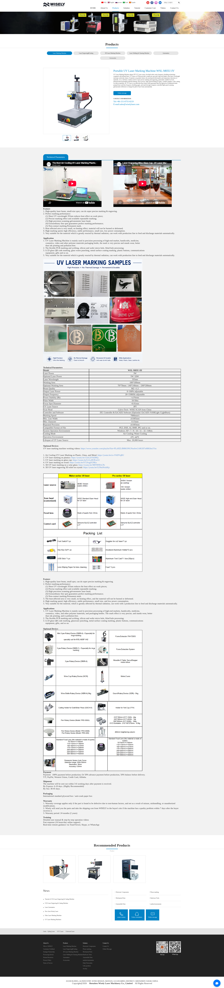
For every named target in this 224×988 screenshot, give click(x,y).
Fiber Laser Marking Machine (53, 915)
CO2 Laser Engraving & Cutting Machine (56, 903)
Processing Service (48, 954)
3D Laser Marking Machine (112, 53)
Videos (163, 8)
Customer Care (150, 8)
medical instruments (88, 960)
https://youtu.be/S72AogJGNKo (83, 462)
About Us (104, 8)
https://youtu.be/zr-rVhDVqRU (111, 455)
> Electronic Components (122, 892)
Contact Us (174, 8)
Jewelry (85, 968)
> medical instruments (155, 904)
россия (119, 2)
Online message (122, 93)
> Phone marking (154, 892)
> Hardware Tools (154, 898)
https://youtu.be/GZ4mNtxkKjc (96, 467)
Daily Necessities (87, 963)
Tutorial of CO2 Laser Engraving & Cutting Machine (59, 899)
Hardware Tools (87, 954)
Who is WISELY (48, 946)
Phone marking (87, 949)
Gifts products (87, 966)
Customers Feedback (49, 949)
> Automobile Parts (120, 904)
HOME (93, 8)
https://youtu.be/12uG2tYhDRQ (85, 457)
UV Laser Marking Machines (53, 919)
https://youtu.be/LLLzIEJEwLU (86, 460)
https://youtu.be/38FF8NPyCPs (92, 465)
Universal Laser (70, 931)
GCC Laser (60, 931)
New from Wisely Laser (51, 911)
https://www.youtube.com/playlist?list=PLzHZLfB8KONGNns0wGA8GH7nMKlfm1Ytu (118, 448)
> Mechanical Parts (120, 898)
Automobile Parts (88, 957)
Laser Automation (50, 907)
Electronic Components (89, 946)
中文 (105, 2)
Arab (126, 2)
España (133, 2)
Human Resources (48, 957)
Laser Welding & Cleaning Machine (139, 53)
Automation (166, 53)
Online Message (107, 949)
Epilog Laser (51, 931)
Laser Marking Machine (59, 53)
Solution (126, 8)
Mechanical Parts (87, 952)
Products (115, 8)
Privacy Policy (47, 960)
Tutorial (137, 8)
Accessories (112, 58)
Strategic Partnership (49, 952)
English (112, 2)
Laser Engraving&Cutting (86, 53)
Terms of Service (47, 963)
